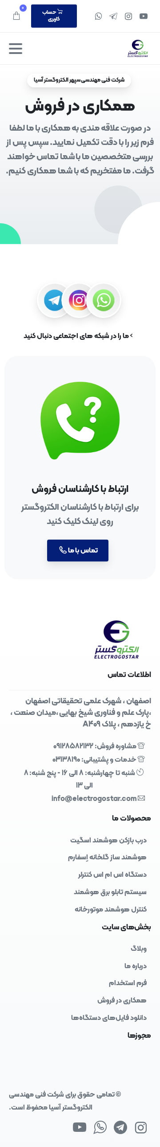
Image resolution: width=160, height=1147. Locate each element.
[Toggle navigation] (15, 48)
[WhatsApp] (98, 16)
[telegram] (113, 16)
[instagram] (128, 16)
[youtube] (143, 16)
